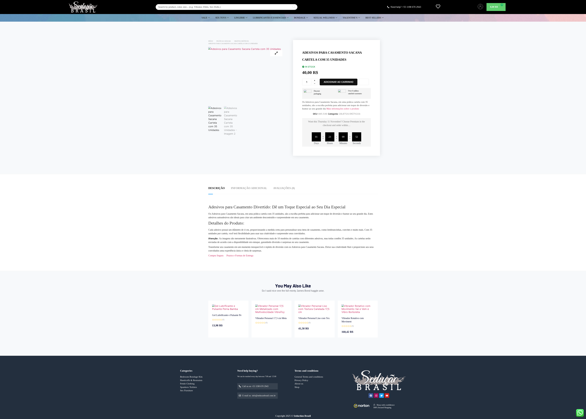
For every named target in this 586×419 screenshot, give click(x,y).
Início (210, 41)
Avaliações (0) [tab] (284, 188)
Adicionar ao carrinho (338, 81)
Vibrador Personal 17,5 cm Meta (271, 318)
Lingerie (239, 17)
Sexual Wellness (324, 17)
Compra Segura (215, 255)
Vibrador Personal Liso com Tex (314, 318)
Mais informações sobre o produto (342, 108)
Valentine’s (350, 17)
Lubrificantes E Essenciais (269, 17)
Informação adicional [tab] (249, 188)
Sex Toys (220, 17)
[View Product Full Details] (228, 308)
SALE (204, 17)
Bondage (299, 17)
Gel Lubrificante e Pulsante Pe (226, 315)
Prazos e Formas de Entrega (239, 255)
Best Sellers (373, 17)
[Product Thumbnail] (276, 53)
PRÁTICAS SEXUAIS (223, 41)
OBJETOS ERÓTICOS (241, 41)
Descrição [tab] (216, 188)
